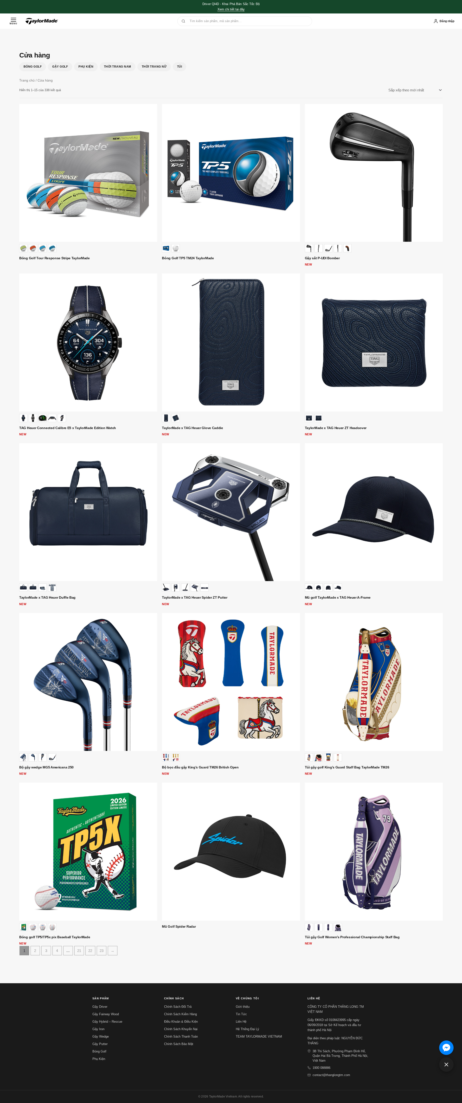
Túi (179, 66)
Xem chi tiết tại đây (231, 9)
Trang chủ (27, 80)
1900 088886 (321, 1068)
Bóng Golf (33, 66)
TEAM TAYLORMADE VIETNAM (259, 1036)
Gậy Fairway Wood (105, 1014)
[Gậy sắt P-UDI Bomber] (374, 173)
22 (90, 951)
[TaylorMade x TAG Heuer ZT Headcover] (374, 342)
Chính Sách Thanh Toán (181, 1036)
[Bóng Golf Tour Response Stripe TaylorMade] (88, 173)
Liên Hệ (241, 1021)
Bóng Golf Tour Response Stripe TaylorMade (54, 258)
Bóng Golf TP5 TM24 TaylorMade (188, 258)
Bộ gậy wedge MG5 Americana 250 (46, 767)
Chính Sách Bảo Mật (178, 1044)
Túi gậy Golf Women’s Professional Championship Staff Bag (352, 937)
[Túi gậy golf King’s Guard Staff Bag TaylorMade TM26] (374, 682)
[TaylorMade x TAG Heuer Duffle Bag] (88, 512)
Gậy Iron (98, 1029)
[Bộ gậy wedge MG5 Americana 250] (88, 682)
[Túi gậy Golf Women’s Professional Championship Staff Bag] (374, 851)
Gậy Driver (99, 1006)
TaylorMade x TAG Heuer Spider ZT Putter (194, 597)
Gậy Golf (60, 66)
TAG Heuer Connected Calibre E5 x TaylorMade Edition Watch (67, 428)
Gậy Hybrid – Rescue (107, 1021)
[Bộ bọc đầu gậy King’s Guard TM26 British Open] (231, 682)
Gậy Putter (100, 1044)
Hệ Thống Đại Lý (247, 1029)
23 (101, 951)
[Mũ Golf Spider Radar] (231, 851)
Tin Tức (241, 1014)
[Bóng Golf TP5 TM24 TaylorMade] (231, 173)
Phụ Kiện (85, 66)
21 (79, 951)
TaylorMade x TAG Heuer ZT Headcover (336, 428)
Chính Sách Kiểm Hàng (180, 1014)
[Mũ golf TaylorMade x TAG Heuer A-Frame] (374, 512)
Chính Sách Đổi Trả (178, 1006)
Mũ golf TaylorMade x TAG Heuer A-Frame (338, 597)
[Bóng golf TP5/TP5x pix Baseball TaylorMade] (88, 851)
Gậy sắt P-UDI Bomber (322, 258)
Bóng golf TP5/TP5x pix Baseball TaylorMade (54, 937)
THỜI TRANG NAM (117, 66)
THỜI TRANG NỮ (154, 66)
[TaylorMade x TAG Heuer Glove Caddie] (231, 342)
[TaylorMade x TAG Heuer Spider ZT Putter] (231, 512)
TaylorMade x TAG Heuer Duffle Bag (47, 597)
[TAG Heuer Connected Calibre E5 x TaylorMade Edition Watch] (88, 342)
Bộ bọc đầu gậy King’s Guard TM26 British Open (200, 767)
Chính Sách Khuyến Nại (181, 1029)
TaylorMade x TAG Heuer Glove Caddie (192, 428)
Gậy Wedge (100, 1036)
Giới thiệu (243, 1006)
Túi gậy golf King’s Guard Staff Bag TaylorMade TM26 (347, 767)
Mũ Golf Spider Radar (179, 926)
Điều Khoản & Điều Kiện (181, 1021)
